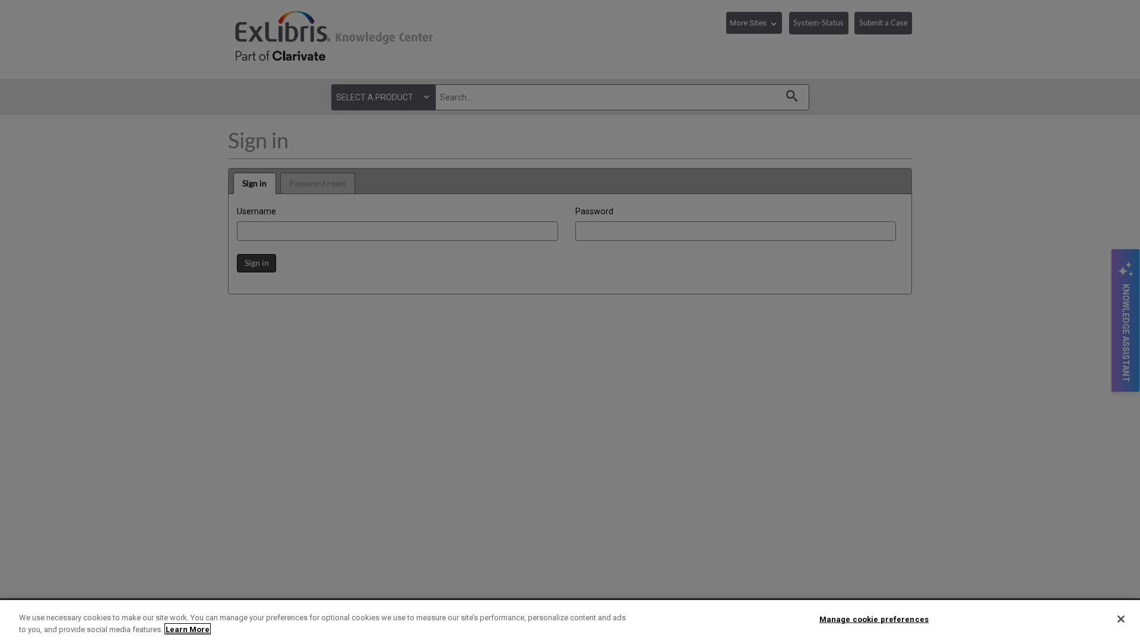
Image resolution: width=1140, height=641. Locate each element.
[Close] (1121, 619)
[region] (570, 620)
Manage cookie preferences (874, 619)
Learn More (188, 628)
